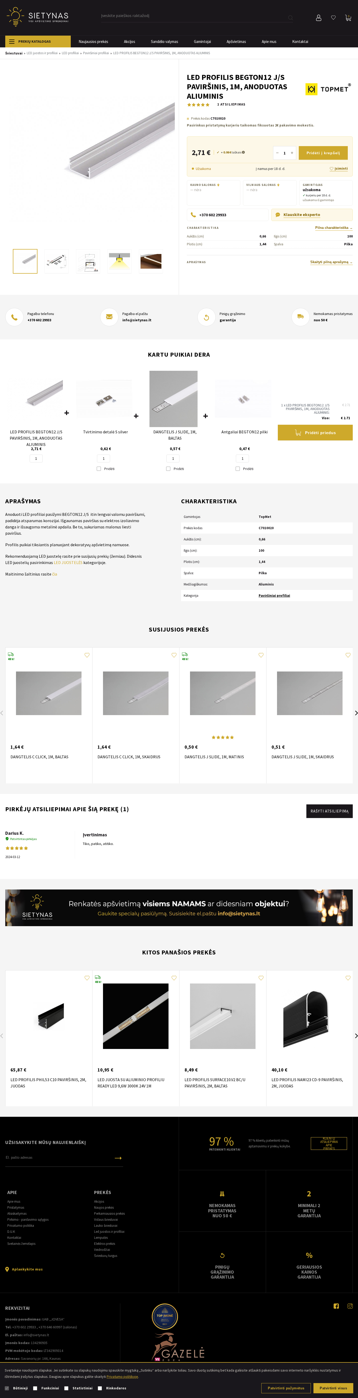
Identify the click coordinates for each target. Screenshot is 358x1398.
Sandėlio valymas (164, 41)
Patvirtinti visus (333, 1388)
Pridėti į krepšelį (323, 153)
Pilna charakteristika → (334, 228)
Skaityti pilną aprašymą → (331, 262)
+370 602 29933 (39, 320)
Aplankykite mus (27, 1269)
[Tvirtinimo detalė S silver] (104, 399)
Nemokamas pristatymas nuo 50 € (222, 1210)
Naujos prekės (104, 1207)
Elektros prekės (104, 1243)
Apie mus (269, 41)
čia (54, 574)
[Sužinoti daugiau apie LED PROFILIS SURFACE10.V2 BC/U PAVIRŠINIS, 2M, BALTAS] (223, 1016)
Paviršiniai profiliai (274, 595)
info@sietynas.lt (136, 320)
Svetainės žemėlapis (21, 1243)
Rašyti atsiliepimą (330, 811)
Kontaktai (300, 41)
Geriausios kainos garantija (309, 1272)
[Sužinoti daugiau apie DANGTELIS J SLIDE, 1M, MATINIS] (223, 693)
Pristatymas (15, 1207)
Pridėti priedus (320, 432)
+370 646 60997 (50, 1327)
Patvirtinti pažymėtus (286, 1388)
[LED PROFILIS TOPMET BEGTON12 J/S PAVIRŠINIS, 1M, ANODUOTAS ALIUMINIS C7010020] (92, 159)
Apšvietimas (236, 41)
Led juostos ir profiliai (109, 1231)
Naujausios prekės (93, 41)
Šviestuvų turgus (105, 1255)
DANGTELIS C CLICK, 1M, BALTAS (39, 756)
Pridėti (109, 468)
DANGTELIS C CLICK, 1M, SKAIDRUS (128, 756)
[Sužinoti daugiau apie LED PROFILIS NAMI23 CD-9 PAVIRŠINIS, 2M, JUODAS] (310, 1016)
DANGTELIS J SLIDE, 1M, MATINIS (214, 756)
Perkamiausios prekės (109, 1213)
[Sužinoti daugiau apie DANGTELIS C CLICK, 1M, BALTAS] (48, 693)
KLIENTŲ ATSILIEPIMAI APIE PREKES (329, 1143)
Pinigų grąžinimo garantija (222, 1272)
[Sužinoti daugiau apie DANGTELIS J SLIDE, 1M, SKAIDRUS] (310, 693)
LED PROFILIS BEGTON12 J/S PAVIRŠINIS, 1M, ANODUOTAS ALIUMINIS (36, 438)
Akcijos (129, 41)
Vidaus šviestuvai (106, 1219)
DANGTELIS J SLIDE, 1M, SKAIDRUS (303, 756)
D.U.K (11, 1231)
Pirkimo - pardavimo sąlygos (27, 1219)
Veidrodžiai (102, 1249)
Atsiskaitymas (16, 1213)
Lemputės (101, 1237)
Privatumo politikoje (122, 1376)
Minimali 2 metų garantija (309, 1210)
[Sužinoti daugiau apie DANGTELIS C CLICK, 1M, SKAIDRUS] (135, 693)
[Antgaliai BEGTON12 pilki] (243, 399)
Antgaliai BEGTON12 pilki (244, 431)
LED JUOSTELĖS (68, 562)
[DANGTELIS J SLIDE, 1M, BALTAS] (173, 399)
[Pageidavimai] (333, 18)
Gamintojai (202, 41)
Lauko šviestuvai (105, 1225)
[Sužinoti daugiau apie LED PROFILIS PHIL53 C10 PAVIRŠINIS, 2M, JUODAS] (48, 1016)
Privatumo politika (20, 1225)
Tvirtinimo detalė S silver (105, 431)
